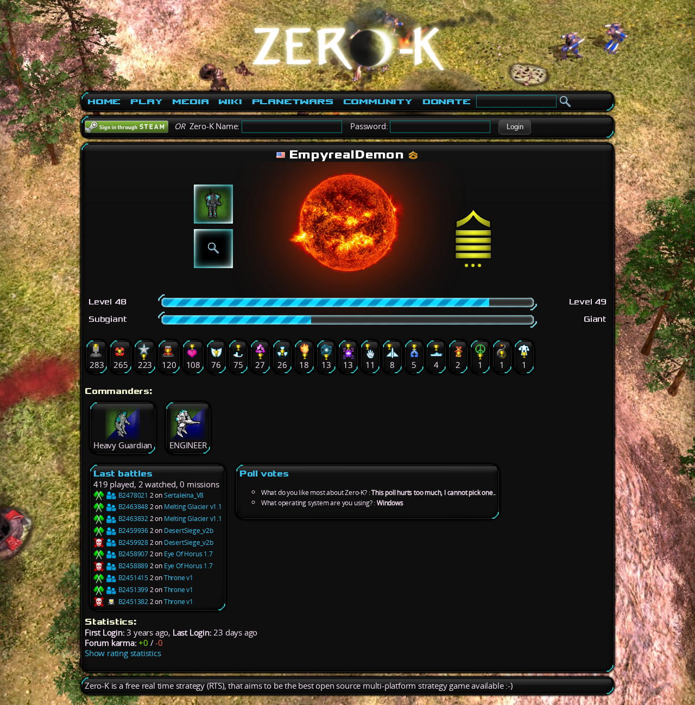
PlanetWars (292, 101)
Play (146, 101)
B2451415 (132, 577)
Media (190, 101)
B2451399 (132, 589)
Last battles (123, 473)
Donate (446, 101)
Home (104, 101)
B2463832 (132, 518)
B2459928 (132, 542)
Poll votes (264, 473)
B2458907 (132, 553)
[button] (514, 127)
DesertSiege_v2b (188, 530)
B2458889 (132, 565)
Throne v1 (178, 577)
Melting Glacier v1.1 (193, 506)
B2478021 (132, 495)
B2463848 (132, 506)
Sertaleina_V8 (184, 495)
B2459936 (132, 530)
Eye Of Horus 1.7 (188, 553)
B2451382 (132, 601)
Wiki (230, 101)
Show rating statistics (123, 653)
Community (378, 101)
